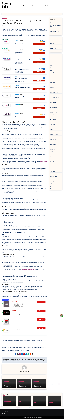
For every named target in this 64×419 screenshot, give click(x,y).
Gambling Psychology (53, 99)
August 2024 (52, 50)
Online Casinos (52, 149)
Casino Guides (52, 75)
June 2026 (52, 43)
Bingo (51, 65)
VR (46, 5)
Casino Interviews (53, 77)
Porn (44, 5)
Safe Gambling (52, 161)
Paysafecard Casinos (53, 154)
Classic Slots (52, 87)
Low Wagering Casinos (54, 134)
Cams (41, 5)
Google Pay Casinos (53, 102)
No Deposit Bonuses (53, 146)
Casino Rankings (53, 80)
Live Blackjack (52, 124)
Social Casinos (52, 173)
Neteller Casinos (53, 139)
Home (21, 5)
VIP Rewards (52, 181)
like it (8, 142)
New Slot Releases (53, 144)
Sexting (37, 5)
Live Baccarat (52, 122)
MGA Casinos (52, 136)
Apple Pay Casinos (53, 62)
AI (47, 5)
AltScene (14, 310)
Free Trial (41, 301)
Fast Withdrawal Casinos (54, 97)
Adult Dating (32, 5)
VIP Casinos (52, 178)
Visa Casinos (52, 183)
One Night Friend (16, 327)
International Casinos (53, 112)
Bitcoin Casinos (52, 67)
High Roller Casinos (53, 104)
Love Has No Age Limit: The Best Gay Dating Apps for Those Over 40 (9, 384)
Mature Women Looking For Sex (28, 269)
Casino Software (53, 85)
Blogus (35, 417)
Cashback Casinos (53, 72)
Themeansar (39, 417)
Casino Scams (52, 82)
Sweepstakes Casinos (53, 176)
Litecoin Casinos (53, 119)
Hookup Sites (26, 5)
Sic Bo (51, 166)
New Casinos (52, 141)
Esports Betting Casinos (54, 92)
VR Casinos (52, 188)
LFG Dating (15, 301)
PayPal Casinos (52, 151)
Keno (50, 117)
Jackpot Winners (53, 114)
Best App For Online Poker (54, 29)
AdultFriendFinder (16, 319)
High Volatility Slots (53, 107)
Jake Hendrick (25, 371)
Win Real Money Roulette (54, 31)
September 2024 (53, 48)
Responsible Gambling (54, 159)
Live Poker (51, 129)
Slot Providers (52, 171)
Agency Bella (6, 412)
